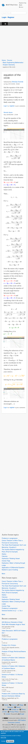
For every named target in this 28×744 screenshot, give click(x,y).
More (3, 573)
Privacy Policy (14, 712)
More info (3, 737)
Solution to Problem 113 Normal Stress (12, 675)
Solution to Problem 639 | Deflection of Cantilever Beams (13, 659)
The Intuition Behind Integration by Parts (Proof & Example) (13, 550)
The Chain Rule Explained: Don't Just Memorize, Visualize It (14, 546)
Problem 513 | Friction (9, 645)
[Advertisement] (14, 41)
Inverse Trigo (6, 561)
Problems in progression (10, 538)
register (12, 106)
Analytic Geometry (9, 65)
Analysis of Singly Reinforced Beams (14, 651)
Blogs (21, 705)
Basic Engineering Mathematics (13, 62)
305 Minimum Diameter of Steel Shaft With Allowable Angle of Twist (13, 623)
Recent (18, 707)
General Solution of (11, 610)
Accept (3, 741)
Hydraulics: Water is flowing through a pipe (13, 564)
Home (4, 60)
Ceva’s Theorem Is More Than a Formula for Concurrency (12, 541)
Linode (8, 714)
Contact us (14, 709)
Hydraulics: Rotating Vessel (11, 558)
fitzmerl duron (8, 112)
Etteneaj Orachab (17, 82)
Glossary (10, 707)
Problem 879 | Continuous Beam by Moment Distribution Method (13, 695)
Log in (6, 106)
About (6, 709)
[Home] (4, 4)
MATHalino (12, 5)
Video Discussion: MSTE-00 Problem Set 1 (14, 631)
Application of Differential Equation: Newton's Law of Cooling (13, 568)
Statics (4, 554)
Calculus (4, 556)
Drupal (22, 714)
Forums (9, 60)
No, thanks (10, 741)
